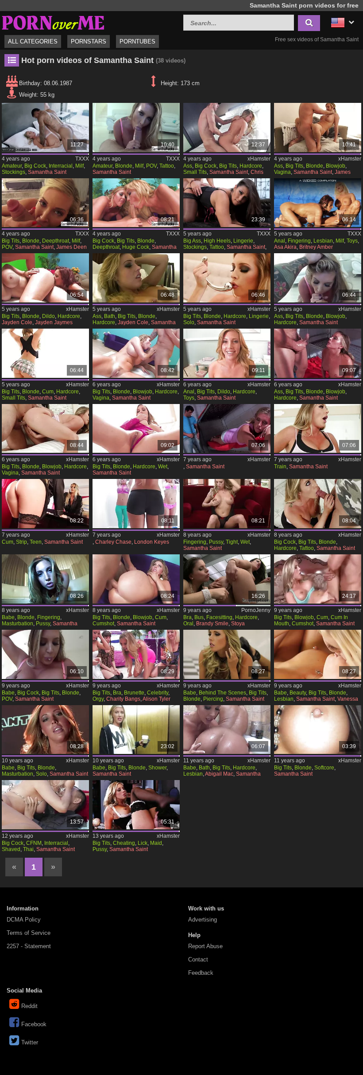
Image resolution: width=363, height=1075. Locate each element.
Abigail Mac (219, 774)
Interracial (61, 166)
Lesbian (323, 241)
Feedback (200, 972)
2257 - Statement (29, 946)
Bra (187, 617)
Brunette (134, 693)
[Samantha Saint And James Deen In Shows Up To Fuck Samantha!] (45, 203)
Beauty (298, 693)
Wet (162, 466)
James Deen (71, 247)
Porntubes (137, 41)
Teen (36, 542)
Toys (352, 241)
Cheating (124, 843)
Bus (199, 617)
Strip (21, 542)
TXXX (82, 159)
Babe (8, 617)
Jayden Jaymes (54, 322)
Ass (187, 166)
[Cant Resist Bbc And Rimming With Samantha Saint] (45, 127)
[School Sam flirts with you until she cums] (45, 353)
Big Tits (228, 166)
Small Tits (195, 172)
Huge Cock (135, 247)
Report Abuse (205, 946)
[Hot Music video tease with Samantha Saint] (317, 729)
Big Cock (35, 166)
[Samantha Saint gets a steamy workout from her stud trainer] (45, 428)
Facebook (33, 1024)
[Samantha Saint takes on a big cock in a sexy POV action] (45, 654)
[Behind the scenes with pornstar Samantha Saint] (226, 654)
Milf (79, 166)
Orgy (98, 699)
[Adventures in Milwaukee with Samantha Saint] (136, 729)
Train (280, 466)
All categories (33, 41)
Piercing (213, 699)
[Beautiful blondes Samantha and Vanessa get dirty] (317, 654)
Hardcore (250, 166)
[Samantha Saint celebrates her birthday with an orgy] (136, 654)
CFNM (34, 843)
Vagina (282, 172)
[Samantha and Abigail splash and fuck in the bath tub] (226, 729)
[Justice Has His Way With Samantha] (136, 353)
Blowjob (335, 166)
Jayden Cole (17, 322)
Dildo (48, 316)
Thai (28, 849)
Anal (279, 241)
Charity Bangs (123, 699)
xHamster (258, 159)
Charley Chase (113, 542)
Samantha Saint (47, 172)
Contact (198, 959)
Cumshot (103, 623)
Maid (156, 843)
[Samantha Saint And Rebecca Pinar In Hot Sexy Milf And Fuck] (226, 203)
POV (151, 166)
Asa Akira (285, 247)
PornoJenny (255, 610)
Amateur (12, 166)
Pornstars (88, 41)
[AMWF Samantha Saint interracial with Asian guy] (45, 804)
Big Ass (192, 241)
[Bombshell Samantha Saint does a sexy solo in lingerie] (226, 277)
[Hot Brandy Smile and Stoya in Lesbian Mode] (226, 579)
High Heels (217, 241)
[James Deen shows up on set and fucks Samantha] (317, 127)
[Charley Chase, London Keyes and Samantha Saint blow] (136, 503)
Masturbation (17, 623)
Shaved (11, 849)
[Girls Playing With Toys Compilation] (317, 203)
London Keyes (151, 542)
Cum (48, 391)
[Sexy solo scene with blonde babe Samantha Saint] (45, 729)
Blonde (123, 166)
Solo (188, 322)
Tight (232, 542)
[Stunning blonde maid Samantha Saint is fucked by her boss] (136, 804)
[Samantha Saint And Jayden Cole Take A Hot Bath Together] (136, 277)
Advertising (202, 919)
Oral (188, 623)
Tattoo (166, 166)
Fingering (299, 241)
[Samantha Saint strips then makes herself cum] (45, 503)
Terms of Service (28, 933)
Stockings (13, 172)
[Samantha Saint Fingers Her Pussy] (45, 579)
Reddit (29, 1006)
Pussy (216, 542)
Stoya (238, 623)
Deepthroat (55, 241)
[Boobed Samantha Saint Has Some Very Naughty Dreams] (317, 353)
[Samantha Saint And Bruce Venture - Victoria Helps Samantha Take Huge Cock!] (136, 203)
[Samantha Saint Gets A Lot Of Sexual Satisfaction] (317, 579)
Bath (109, 316)
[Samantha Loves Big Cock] (226, 127)
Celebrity (157, 693)
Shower (157, 768)
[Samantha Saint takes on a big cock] (317, 277)
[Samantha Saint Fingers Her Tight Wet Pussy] (226, 503)
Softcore (324, 768)
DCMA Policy (24, 919)
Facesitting (219, 617)
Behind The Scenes (222, 693)
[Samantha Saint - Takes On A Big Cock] (136, 127)
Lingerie (243, 241)
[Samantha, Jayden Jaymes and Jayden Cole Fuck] (45, 277)
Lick (142, 843)
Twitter (29, 1042)
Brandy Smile (212, 623)
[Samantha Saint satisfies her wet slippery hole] (136, 428)
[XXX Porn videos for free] (53, 21)
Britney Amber (316, 247)
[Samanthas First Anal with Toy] (226, 353)
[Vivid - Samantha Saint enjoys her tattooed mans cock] (317, 503)
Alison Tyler (156, 699)
